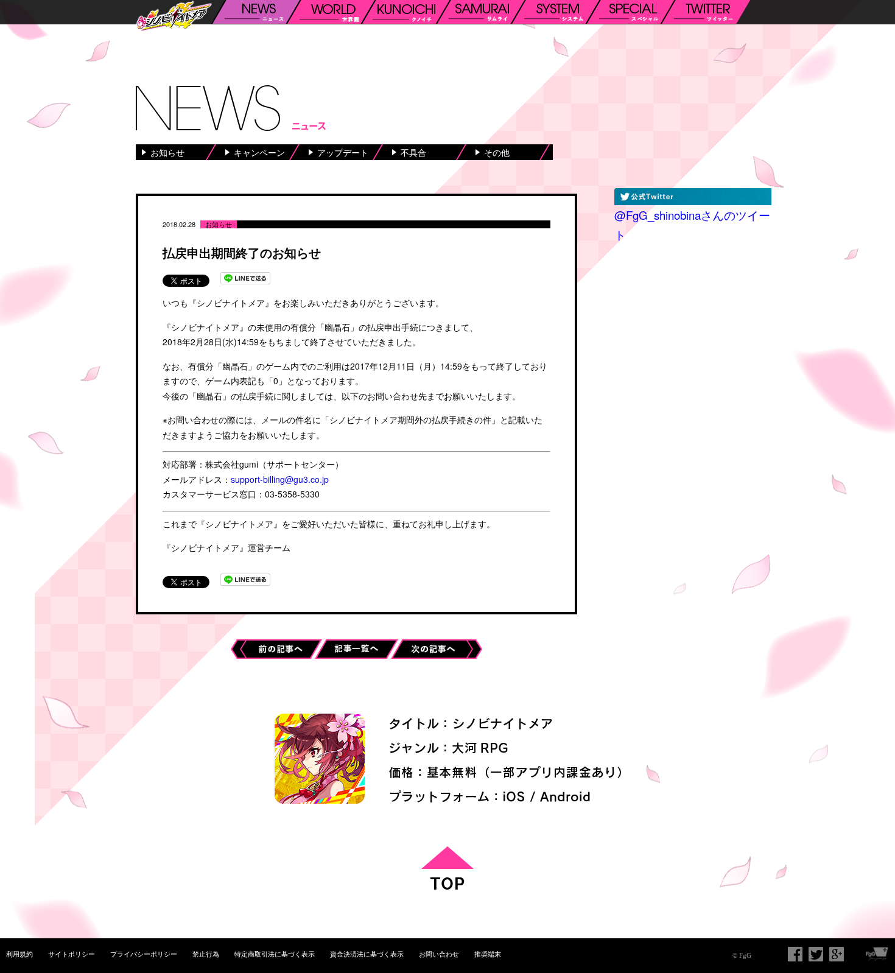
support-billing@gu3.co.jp (280, 479)
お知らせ (167, 152)
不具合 (413, 152)
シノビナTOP (174, 16)
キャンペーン (259, 152)
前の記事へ (276, 647)
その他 (497, 152)
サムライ (480, 12)
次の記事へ (436, 647)
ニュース (256, 12)
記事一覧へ (360, 647)
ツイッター (705, 12)
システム (555, 12)
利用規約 (19, 953)
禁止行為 (205, 953)
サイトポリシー (71, 953)
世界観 (331, 12)
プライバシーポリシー (143, 953)
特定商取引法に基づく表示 (274, 953)
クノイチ (405, 12)
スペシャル (630, 12)
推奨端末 (487, 953)
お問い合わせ (439, 953)
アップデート (342, 152)
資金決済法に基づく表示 (367, 953)
